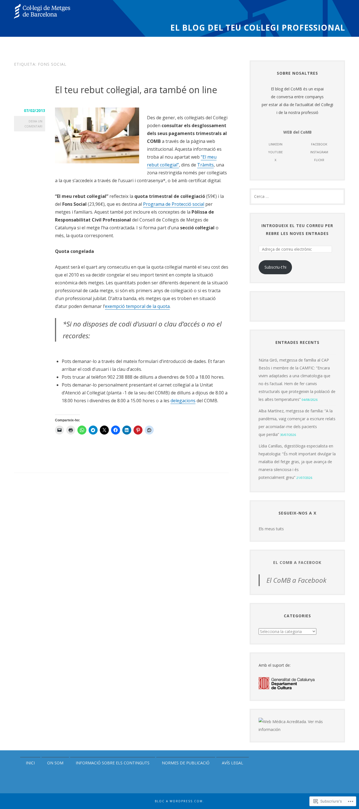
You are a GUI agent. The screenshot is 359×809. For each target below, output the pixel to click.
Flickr (319, 160)
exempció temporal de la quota (137, 306)
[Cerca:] (297, 196)
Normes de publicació (186, 762)
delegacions (183, 400)
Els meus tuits (271, 528)
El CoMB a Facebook (297, 562)
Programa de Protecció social (173, 204)
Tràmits (205, 165)
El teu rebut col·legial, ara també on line (136, 90)
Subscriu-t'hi (275, 267)
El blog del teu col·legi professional (257, 28)
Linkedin (275, 144)
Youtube (275, 152)
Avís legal (232, 762)
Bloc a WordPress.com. (179, 801)
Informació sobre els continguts (112, 762)
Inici (30, 762)
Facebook (319, 144)
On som (55, 762)
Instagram (319, 152)
